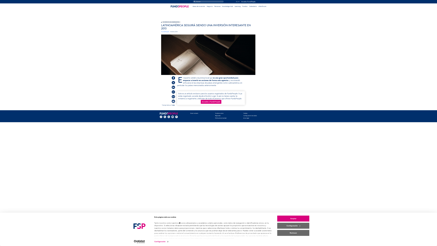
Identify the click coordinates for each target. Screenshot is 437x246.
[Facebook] (161, 117)
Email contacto (194, 113)
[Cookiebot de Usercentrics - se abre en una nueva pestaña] (139, 241)
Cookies (245, 113)
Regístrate (217, 115)
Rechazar (293, 233)
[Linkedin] (169, 117)
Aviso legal (246, 118)
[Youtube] (172, 117)
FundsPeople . (165, 32)
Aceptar (293, 218)
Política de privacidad (220, 118)
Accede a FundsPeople (248, 2)
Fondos (244, 6)
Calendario (253, 6)
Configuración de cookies (250, 115)
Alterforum (262, 6)
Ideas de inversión (199, 6)
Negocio (210, 6)
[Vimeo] (176, 117)
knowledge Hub (227, 6)
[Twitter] (165, 117)
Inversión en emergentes (171, 22)
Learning (238, 6)
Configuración (159, 242)
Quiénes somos (219, 113)
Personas (217, 6)
